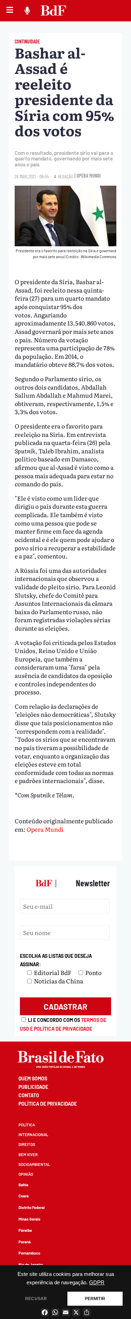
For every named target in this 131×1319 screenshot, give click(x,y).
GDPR (96, 1282)
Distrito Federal (32, 1207)
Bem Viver (28, 1154)
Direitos (27, 1144)
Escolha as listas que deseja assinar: (56, 960)
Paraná (25, 1241)
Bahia (23, 1184)
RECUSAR (36, 1298)
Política (27, 1124)
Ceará (24, 1196)
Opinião (26, 1174)
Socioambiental (34, 1164)
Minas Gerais (30, 1219)
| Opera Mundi (87, 176)
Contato (29, 1095)
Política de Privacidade (48, 1104)
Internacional (33, 1134)
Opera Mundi (45, 829)
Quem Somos (33, 1078)
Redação (65, 176)
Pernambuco (29, 1253)
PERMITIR (95, 1298)
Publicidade (33, 1087)
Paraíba (25, 1230)
